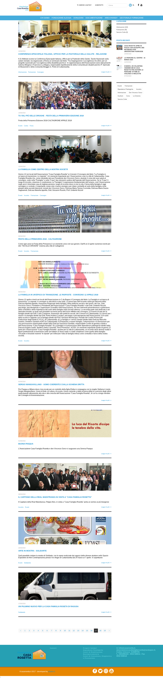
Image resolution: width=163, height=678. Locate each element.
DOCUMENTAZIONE (94, 18)
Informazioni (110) (122, 27)
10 (65, 630)
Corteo (26, 126)
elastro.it (51, 671)
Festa (31, 126)
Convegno (40, 72)
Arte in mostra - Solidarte (32, 551)
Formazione (32, 72)
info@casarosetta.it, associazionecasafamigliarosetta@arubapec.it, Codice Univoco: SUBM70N (136, 650)
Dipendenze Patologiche (125, 89)
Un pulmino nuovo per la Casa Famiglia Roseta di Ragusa (48, 606)
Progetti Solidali (90, 648)
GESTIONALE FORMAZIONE (131, 18)
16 (91, 630)
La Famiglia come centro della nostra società (43, 169)
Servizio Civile (122, 99)
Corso (128, 96)
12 (74, 630)
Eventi (20, 126)
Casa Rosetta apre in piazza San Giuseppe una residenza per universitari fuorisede (134, 48)
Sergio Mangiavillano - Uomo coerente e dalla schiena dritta (51, 384)
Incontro (26, 195)
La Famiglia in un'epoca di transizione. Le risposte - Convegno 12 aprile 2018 (58, 295)
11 (69, 630)
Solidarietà (27, 563)
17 (96, 630)
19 (105, 630)
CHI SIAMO (44, 18)
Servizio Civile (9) (122, 32)
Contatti (99, 5)
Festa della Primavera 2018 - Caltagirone (40, 239)
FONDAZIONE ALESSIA (61, 18)
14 (82, 630)
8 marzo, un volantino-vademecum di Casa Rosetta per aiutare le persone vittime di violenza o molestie (133, 69)
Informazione (22, 72)
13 (78, 630)
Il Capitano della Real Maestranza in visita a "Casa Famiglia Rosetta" (55, 497)
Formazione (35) (121, 30)
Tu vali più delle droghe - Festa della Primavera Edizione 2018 (51, 116)
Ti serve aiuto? (84, 5)
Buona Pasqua (25, 444)
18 (100, 630)
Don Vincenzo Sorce (135, 92)
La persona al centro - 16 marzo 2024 (134, 59)
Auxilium (120, 96)
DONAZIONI (78, 18)
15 (87, 630)
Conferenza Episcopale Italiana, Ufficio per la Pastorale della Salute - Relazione (62, 54)
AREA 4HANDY (111, 18)
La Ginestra (136, 96)
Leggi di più (105, 72)
